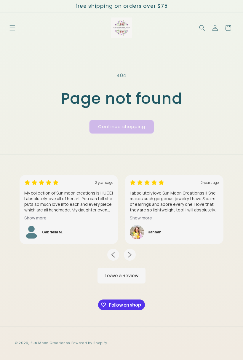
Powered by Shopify (89, 342)
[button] (12, 27)
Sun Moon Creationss (50, 342)
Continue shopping (121, 126)
